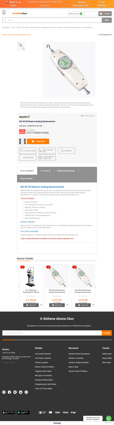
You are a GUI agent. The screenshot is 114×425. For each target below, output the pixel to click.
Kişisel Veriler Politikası (78, 371)
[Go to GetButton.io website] (108, 422)
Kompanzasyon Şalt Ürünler (45, 384)
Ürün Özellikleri (27, 171)
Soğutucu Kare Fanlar (43, 371)
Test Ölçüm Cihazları (43, 358)
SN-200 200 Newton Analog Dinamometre (83, 291)
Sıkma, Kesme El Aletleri (44, 367)
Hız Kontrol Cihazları (43, 354)
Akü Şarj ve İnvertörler (43, 375)
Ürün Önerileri (26, 178)
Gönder (106, 333)
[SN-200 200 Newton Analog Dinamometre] (83, 276)
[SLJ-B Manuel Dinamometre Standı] (31, 276)
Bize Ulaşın (106, 362)
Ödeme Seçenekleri (66, 171)
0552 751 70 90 (74, 14)
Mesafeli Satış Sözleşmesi (79, 354)
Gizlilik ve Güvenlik (76, 358)
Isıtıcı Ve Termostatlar (43, 388)
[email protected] (8, 362)
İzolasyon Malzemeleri (44, 380)
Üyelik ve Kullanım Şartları (79, 362)
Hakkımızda (106, 354)
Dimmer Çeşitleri (41, 362)
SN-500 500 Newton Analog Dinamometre (57, 291)
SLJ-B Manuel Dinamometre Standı (31, 291)
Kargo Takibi (107, 358)
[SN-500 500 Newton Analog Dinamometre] (57, 276)
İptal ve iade (73, 367)
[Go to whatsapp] (108, 418)
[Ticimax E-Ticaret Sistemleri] (57, 423)
